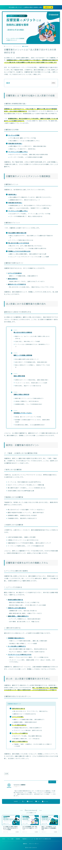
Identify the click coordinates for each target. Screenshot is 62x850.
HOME (3, 839)
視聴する (47, 7)
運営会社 (25, 843)
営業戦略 (26, 46)
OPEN (53, 82)
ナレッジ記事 (10, 839)
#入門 (6, 773)
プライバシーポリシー (34, 843)
